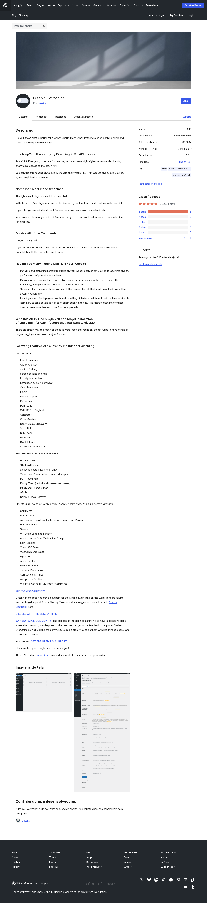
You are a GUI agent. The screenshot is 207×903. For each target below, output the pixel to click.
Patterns (53, 867)
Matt (164, 857)
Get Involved (130, 852)
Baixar (186, 101)
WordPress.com (170, 852)
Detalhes (24, 116)
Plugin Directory (20, 15)
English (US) (185, 162)
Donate (129, 862)
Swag (128, 867)
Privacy (16, 867)
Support (90, 857)
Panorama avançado (150, 183)
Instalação (60, 116)
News (15, 857)
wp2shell (186, 175)
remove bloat (184, 169)
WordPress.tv (94, 867)
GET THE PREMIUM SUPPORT (49, 641)
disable (172, 169)
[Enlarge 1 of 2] (67, 676)
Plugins (52, 862)
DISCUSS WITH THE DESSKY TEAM (36, 613)
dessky (42, 103)
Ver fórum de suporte (150, 264)
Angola (44, 884)
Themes (53, 857)
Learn (89, 852)
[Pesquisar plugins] (44, 26)
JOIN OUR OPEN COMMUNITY (33, 620)
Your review (145, 238)
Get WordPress (192, 5)
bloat (164, 169)
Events (127, 857)
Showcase (54, 852)
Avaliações (42, 116)
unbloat (176, 175)
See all (187, 238)
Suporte (187, 116)
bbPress (166, 862)
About (15, 852)
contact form (42, 655)
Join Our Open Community (30, 590)
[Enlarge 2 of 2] (125, 676)
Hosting (16, 862)
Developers (92, 862)
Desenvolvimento (83, 116)
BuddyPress (168, 867)
